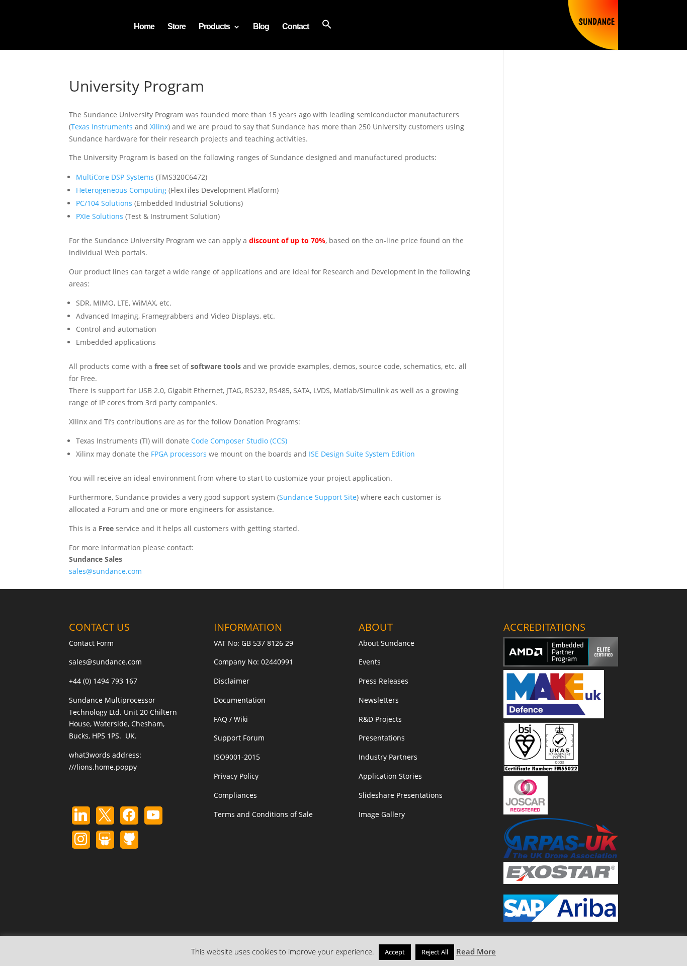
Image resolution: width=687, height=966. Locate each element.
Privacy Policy (236, 776)
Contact (295, 27)
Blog (261, 27)
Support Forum (239, 737)
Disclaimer (231, 681)
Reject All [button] (434, 951)
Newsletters (379, 700)
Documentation (240, 700)
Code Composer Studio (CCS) (239, 440)
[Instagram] (153, 815)
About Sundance (386, 643)
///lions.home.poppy (103, 767)
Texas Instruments (102, 126)
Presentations (382, 737)
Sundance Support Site (318, 497)
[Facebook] (129, 815)
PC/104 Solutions (104, 203)
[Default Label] (81, 815)
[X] (105, 815)
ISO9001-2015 (237, 757)
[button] (327, 34)
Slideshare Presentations (401, 795)
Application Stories (390, 776)
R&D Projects (380, 719)
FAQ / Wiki (231, 719)
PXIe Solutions (99, 216)
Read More (476, 951)
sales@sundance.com (105, 571)
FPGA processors (179, 454)
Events (370, 661)
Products (214, 27)
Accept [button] (395, 951)
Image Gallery (382, 814)
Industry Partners (388, 757)
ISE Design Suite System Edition (362, 454)
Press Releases (383, 681)
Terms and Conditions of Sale (263, 814)
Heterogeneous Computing (121, 190)
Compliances (235, 795)
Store (176, 27)
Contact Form (91, 643)
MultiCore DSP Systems (115, 177)
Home (144, 27)
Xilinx (159, 126)
